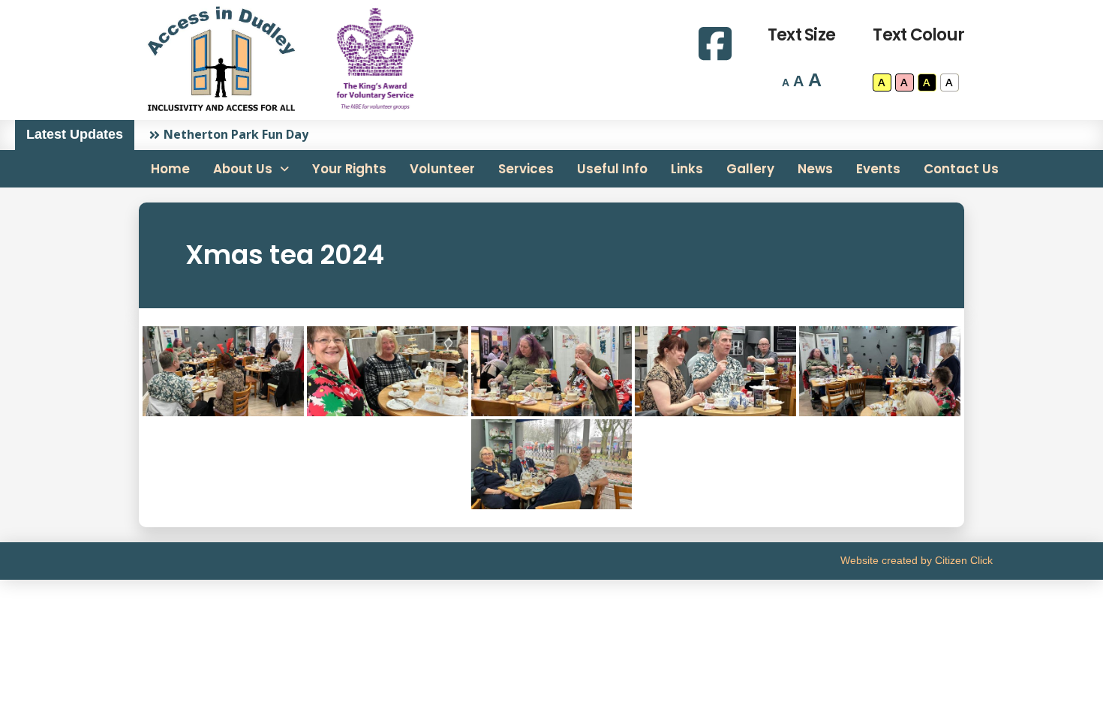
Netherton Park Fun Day (236, 134)
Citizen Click (964, 560)
